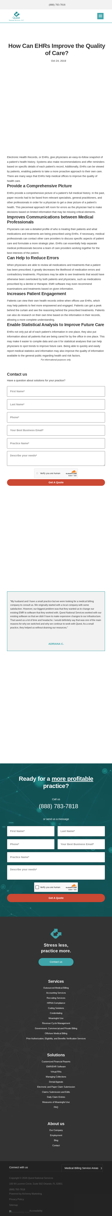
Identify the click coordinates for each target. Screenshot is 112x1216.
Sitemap (13, 1205)
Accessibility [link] (35, 1211)
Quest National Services (40, 1178)
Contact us (56, 961)
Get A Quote (56, 482)
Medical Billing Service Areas (81, 1168)
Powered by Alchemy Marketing (25, 1193)
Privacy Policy (16, 1199)
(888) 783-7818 (57, 4)
